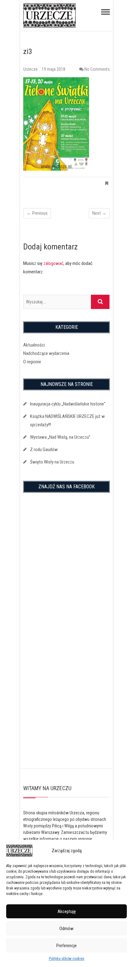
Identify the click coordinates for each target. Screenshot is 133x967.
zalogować (53, 263)
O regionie (32, 362)
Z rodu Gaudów (44, 449)
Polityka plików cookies (66, 958)
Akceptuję (67, 911)
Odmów (66, 928)
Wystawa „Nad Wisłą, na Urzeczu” (60, 437)
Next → (99, 213)
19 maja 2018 (53, 69)
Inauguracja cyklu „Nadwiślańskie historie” (67, 404)
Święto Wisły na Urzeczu (52, 462)
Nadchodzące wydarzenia (46, 353)
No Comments (97, 69)
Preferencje (66, 945)
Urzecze (31, 69)
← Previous (37, 213)
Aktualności (34, 345)
